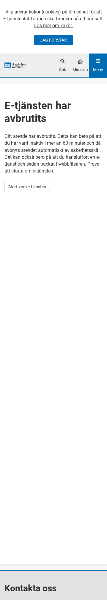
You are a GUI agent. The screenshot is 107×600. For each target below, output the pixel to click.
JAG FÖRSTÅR (53, 40)
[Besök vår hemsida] (15, 65)
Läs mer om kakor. (53, 25)
